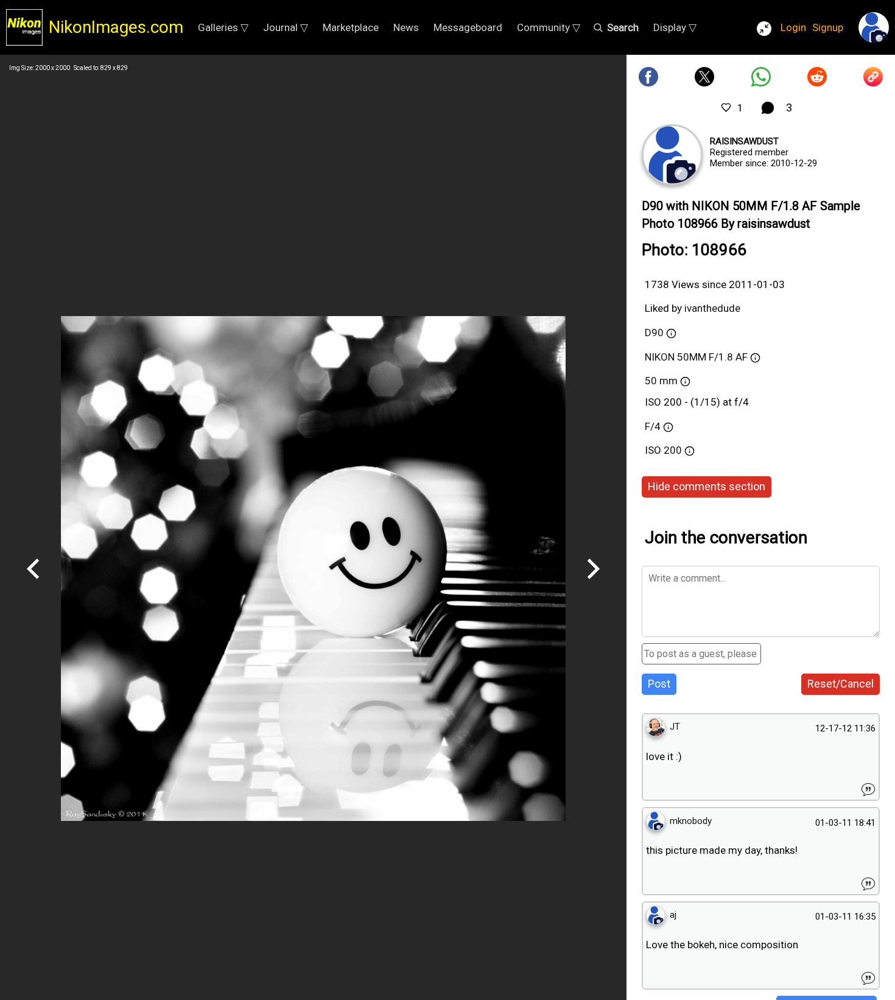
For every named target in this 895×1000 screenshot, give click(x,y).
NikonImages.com (116, 27)
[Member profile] (672, 154)
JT (675, 726)
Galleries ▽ (223, 27)
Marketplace (351, 27)
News (406, 27)
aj (673, 914)
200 (674, 450)
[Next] (593, 583)
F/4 (653, 426)
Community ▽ (548, 27)
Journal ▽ (285, 27)
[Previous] (33, 583)
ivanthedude (712, 308)
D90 (654, 332)
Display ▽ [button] (675, 27)
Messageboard (467, 27)
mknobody (691, 820)
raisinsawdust (744, 141)
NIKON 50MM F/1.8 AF (696, 357)
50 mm (661, 381)
